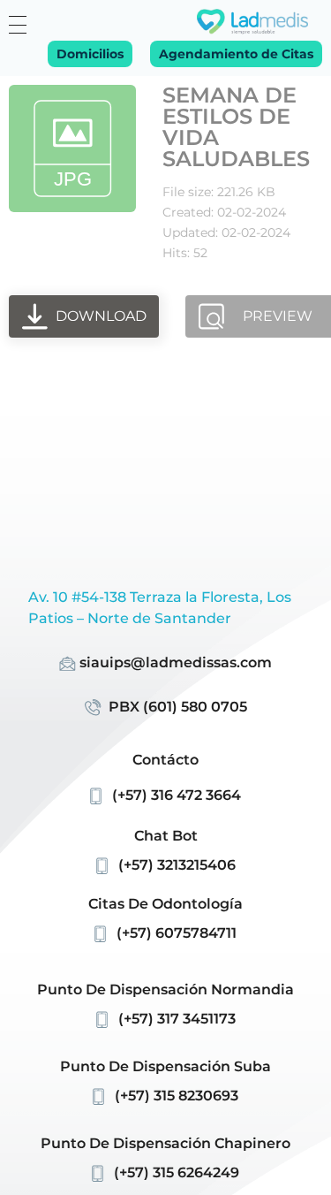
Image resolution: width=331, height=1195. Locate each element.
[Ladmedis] (252, 21)
